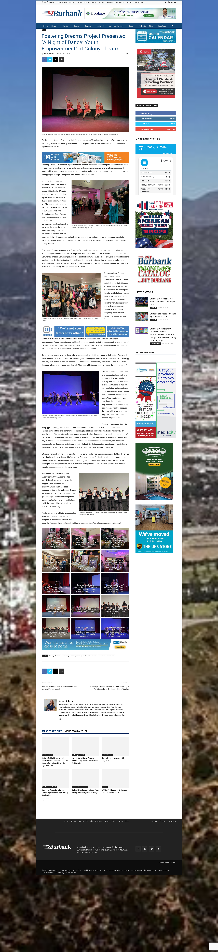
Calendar (129, 2)
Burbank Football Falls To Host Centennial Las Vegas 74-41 (162, 323)
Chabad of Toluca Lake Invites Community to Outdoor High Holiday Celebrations (55, 792)
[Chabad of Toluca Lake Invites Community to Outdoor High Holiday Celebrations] (55, 778)
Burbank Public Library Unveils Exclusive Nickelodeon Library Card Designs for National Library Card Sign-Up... (163, 356)
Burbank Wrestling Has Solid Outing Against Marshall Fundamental (59, 687)
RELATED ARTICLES (52, 731)
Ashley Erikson (49, 54)
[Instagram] (168, 2)
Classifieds (162, 26)
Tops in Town (110, 821)
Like (150, 115)
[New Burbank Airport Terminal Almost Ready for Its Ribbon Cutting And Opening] (85, 746)
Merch (151, 26)
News (53, 26)
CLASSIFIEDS (138, 2)
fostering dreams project (71, 656)
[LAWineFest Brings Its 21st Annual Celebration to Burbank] (115, 778)
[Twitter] (171, 2)
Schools (88, 26)
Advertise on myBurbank (115, 2)
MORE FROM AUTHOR (76, 731)
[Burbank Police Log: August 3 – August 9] (115, 746)
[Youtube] (175, 2)
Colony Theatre (54, 656)
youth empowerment (106, 656)
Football (153, 329)
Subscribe (171, 129)
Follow (172, 118)
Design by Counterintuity (167, 862)
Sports (76, 26)
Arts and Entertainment (80, 787)
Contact (101, 2)
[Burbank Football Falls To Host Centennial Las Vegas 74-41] (141, 323)
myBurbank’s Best (116, 26)
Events (105, 787)
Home (45, 26)
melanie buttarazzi (89, 656)
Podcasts (142, 26)
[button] (173, 26)
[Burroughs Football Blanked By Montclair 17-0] (141, 337)
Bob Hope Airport (78, 755)
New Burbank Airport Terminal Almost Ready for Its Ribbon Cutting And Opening (85, 760)
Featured (100, 26)
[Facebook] (165, 2)
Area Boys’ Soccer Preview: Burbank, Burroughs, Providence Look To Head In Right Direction (109, 687)
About (154, 821)
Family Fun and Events (49, 787)
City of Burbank (47, 755)
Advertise (172, 821)
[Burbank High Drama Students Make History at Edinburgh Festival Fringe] (85, 778)
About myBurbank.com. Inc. (87, 2)
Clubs (131, 26)
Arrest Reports (107, 755)
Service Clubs (124, 821)
